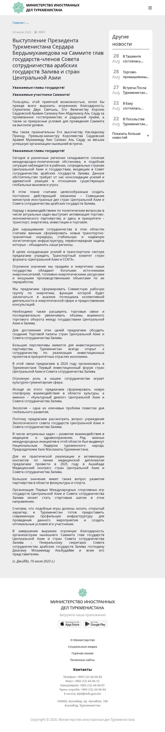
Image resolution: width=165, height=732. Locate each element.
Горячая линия (82, 653)
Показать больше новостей (126, 135)
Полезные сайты (82, 660)
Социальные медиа (82, 646)
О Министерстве (82, 640)
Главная (18, 23)
